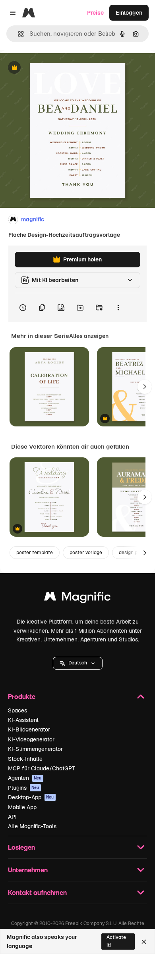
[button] (78, 663)
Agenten (25, 777)
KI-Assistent (23, 720)
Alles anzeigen (88, 336)
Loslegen (21, 847)
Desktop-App (31, 797)
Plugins (23, 787)
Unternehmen (28, 870)
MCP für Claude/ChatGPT (41, 768)
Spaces (17, 710)
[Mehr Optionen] (118, 307)
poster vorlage (86, 552)
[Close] (144, 941)
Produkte (21, 696)
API (12, 816)
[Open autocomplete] (18, 34)
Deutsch (77, 663)
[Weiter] (145, 386)
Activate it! (116, 941)
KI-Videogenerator (31, 739)
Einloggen (129, 12)
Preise (95, 12)
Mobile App (22, 807)
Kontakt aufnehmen (37, 892)
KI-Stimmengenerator (35, 748)
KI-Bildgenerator (29, 729)
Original (51, 68)
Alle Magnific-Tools (32, 826)
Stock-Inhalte (25, 758)
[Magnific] (77, 598)
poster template (34, 552)
